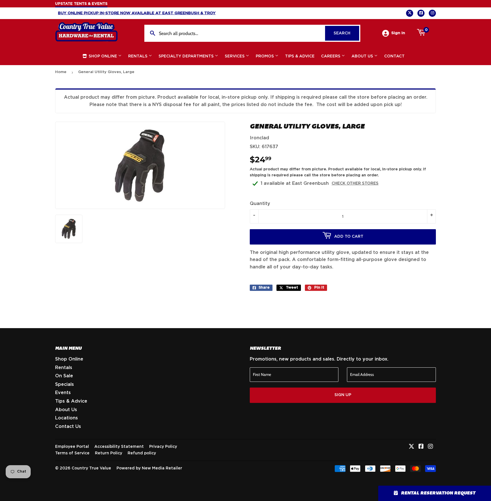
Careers (331, 56)
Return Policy (108, 453)
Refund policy (142, 453)
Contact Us (68, 426)
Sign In (398, 33)
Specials (64, 384)
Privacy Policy (163, 447)
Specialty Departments (187, 56)
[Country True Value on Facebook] (421, 447)
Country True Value (91, 468)
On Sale (64, 376)
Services (235, 56)
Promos (265, 56)
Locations (66, 418)
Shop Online (103, 56)
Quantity (260, 203)
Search (346, 33)
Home (60, 72)
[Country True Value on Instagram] (430, 447)
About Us (362, 56)
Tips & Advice (300, 56)
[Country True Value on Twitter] (411, 447)
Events (63, 392)
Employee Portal (72, 447)
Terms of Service (72, 453)
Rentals (138, 56)
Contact (394, 56)
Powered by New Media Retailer (149, 468)
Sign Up (342, 395)
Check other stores (355, 183)
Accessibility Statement (119, 447)
